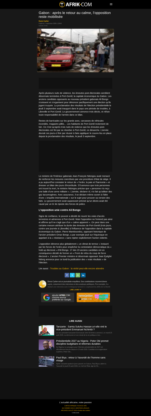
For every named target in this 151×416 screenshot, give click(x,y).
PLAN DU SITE (82, 406)
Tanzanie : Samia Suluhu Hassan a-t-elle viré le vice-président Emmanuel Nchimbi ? (81, 328)
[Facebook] (67, 275)
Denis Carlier (44, 21)
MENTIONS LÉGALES (82, 408)
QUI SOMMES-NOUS (68, 408)
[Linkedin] (83, 275)
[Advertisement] (75, 83)
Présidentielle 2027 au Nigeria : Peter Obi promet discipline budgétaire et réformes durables (82, 342)
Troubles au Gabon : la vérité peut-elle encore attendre (77, 268)
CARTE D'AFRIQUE (70, 406)
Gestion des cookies (84, 410)
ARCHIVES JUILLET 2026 (69, 410)
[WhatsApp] (78, 275)
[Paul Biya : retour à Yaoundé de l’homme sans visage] (46, 361)
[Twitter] (72, 275)
